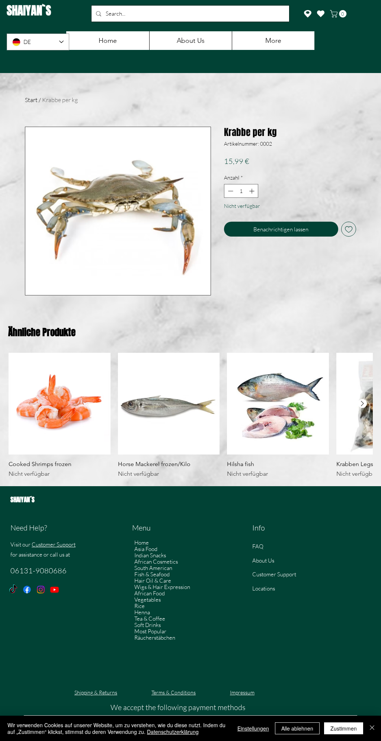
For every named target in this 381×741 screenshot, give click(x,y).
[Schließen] (372, 728)
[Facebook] (27, 590)
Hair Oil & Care (152, 580)
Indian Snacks (150, 555)
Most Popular (150, 631)
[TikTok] (13, 590)
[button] (339, 14)
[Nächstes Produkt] (362, 403)
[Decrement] (229, 190)
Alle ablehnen (297, 728)
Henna (142, 612)
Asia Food (145, 549)
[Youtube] (54, 590)
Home (141, 542)
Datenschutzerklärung (173, 731)
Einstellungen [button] (253, 728)
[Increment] (252, 190)
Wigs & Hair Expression (162, 587)
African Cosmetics (156, 561)
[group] (190, 415)
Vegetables (147, 599)
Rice (139, 606)
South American (153, 568)
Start (31, 100)
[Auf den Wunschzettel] (348, 229)
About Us (263, 560)
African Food (149, 593)
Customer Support (54, 544)
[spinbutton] (241, 190)
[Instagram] (41, 590)
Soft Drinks (147, 625)
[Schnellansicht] (60, 404)
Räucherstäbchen (154, 637)
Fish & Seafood (152, 574)
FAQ (257, 546)
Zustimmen (343, 728)
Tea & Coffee (149, 618)
